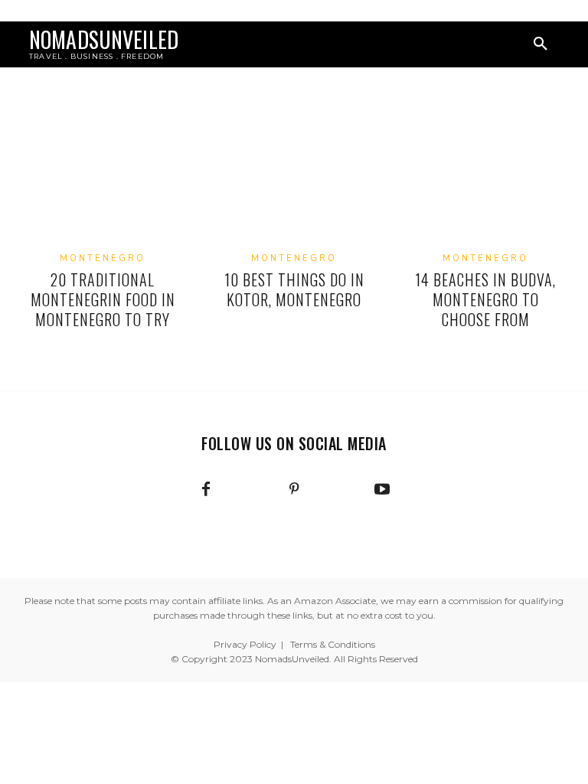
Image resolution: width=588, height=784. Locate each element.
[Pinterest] (294, 490)
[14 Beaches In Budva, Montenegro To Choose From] (485, 181)
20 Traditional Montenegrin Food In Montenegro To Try (103, 299)
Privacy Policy (245, 644)
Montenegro (102, 258)
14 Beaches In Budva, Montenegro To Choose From (485, 299)
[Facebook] (206, 490)
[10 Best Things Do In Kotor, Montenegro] (294, 181)
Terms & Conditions (332, 644)
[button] (540, 44)
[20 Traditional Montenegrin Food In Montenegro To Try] (102, 181)
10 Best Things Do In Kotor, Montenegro (294, 289)
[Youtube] (382, 490)
